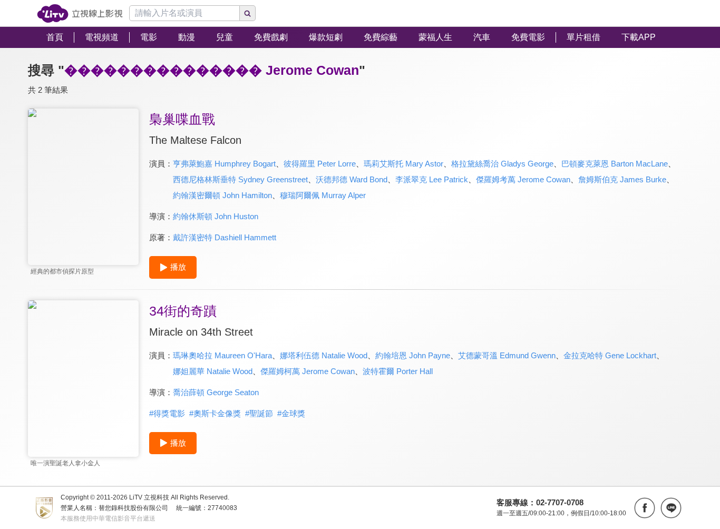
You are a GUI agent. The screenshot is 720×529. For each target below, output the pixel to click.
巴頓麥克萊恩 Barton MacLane (614, 163)
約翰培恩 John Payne (412, 355)
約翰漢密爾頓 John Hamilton (222, 195)
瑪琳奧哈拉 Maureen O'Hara (222, 355)
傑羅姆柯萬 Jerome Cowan (307, 371)
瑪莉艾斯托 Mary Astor (403, 163)
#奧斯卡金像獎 (215, 413)
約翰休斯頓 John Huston (215, 216)
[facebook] (644, 507)
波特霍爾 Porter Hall (398, 371)
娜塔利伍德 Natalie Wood (323, 355)
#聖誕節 (259, 413)
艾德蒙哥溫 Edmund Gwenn (507, 355)
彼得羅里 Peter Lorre (320, 163)
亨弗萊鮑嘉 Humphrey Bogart (224, 163)
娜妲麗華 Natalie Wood (212, 371)
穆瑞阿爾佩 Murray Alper (323, 195)
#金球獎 (291, 413)
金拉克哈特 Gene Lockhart (609, 355)
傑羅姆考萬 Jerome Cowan (523, 179)
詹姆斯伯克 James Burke (622, 179)
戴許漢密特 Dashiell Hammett (224, 237)
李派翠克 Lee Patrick (431, 179)
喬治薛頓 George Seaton (216, 392)
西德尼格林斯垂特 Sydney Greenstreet (240, 179)
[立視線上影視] (80, 13)
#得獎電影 (167, 413)
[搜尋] (248, 13)
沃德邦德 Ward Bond (351, 179)
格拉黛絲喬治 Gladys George (502, 163)
